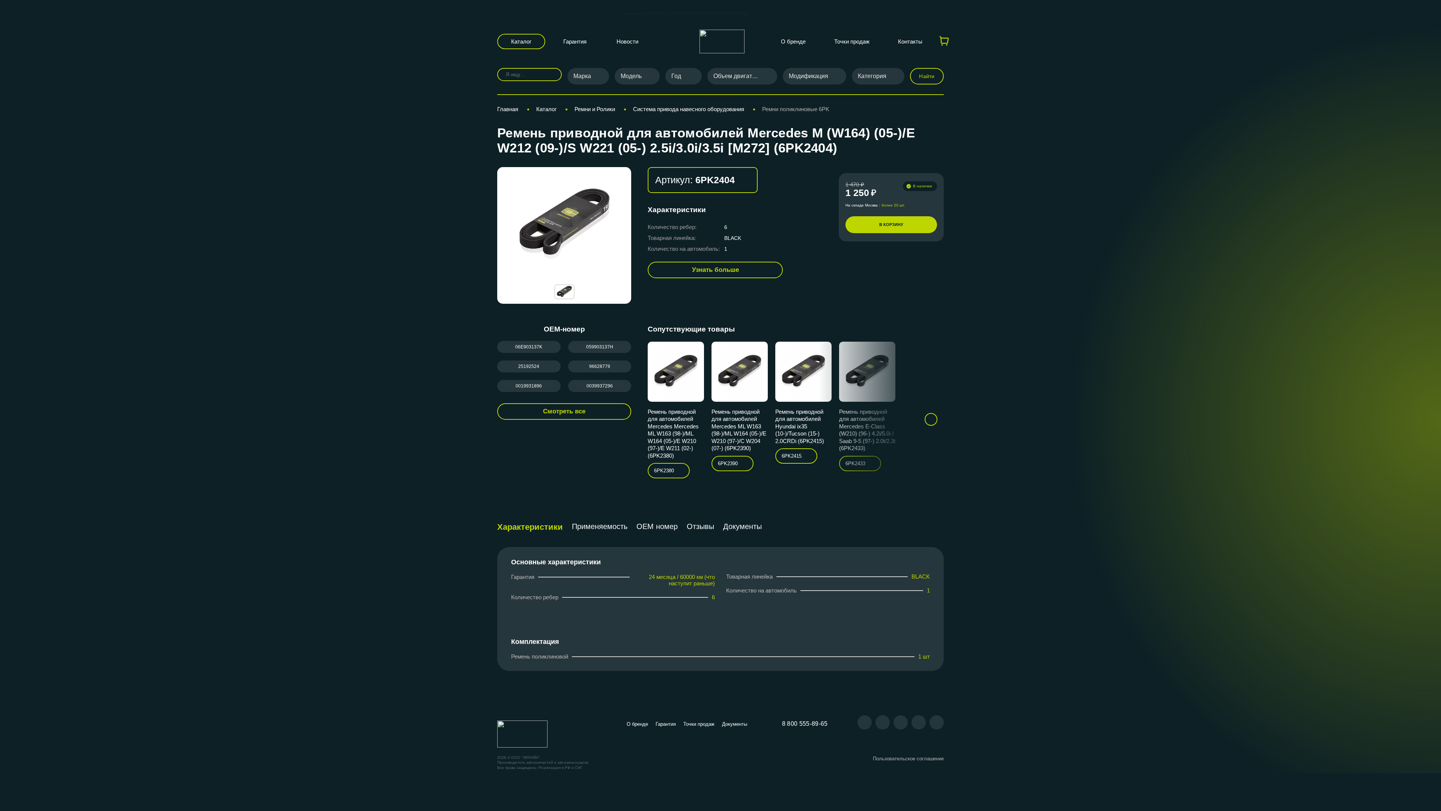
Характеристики (530, 527)
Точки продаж (851, 41)
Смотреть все (564, 411)
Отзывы (700, 526)
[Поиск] (551, 74)
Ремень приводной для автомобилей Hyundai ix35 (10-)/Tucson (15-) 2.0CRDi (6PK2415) (799, 426)
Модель (631, 76)
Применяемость (599, 526)
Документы (742, 526)
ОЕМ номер (657, 526)
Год (676, 76)
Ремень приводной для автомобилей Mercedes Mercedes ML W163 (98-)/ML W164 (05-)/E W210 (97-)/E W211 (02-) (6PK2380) (673, 434)
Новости (627, 41)
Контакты (910, 41)
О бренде (793, 41)
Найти (926, 76)
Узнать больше (715, 269)
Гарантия (575, 41)
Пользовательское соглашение (908, 758)
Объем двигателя (737, 76)
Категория (872, 76)
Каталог (521, 41)
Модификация (808, 76)
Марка (582, 76)
